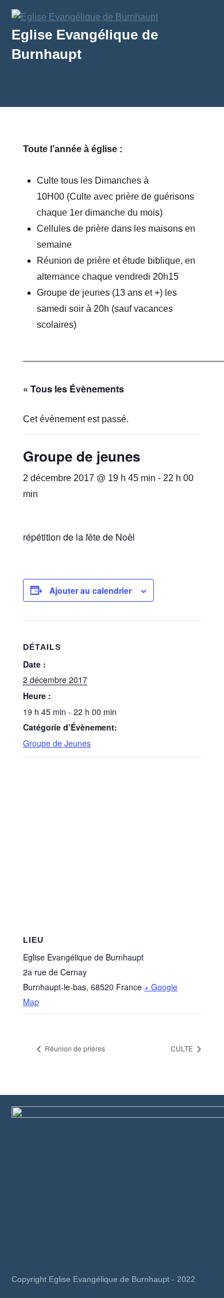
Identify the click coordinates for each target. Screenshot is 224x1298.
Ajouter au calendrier (90, 590)
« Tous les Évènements (73, 388)
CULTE (183, 1048)
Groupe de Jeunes (57, 743)
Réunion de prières (74, 1048)
